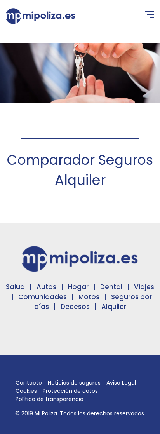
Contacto (29, 383)
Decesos (75, 306)
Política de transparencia (49, 399)
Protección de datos (70, 391)
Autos (46, 286)
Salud (15, 286)
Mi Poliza (46, 413)
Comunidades (42, 297)
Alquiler (113, 306)
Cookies (26, 391)
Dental (111, 286)
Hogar (78, 286)
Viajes (144, 286)
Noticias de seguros (74, 383)
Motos (88, 297)
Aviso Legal (121, 383)
